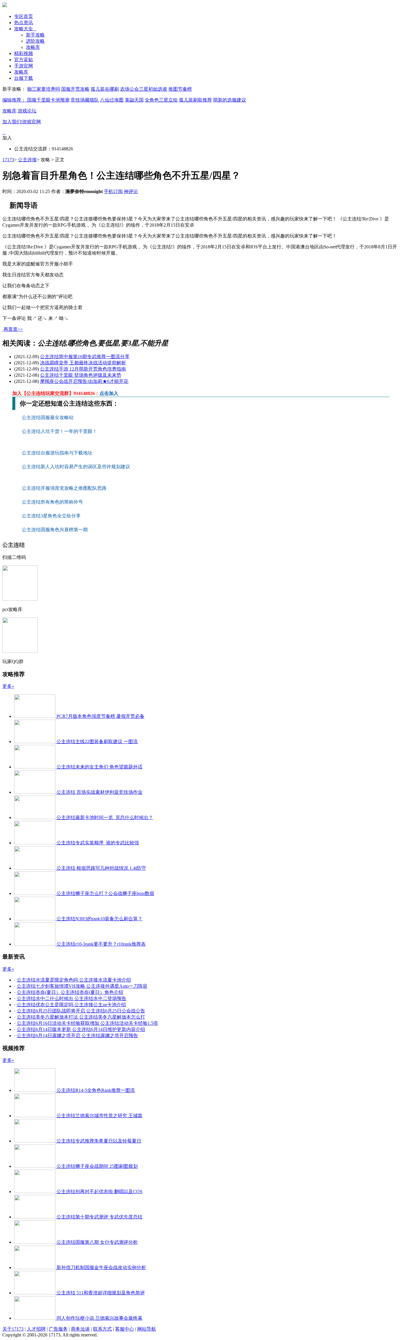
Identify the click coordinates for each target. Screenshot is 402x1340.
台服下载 (23, 78)
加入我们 (11, 121)
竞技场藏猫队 (85, 99)
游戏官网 (31, 121)
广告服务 (58, 1328)
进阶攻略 (35, 41)
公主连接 (27, 159)
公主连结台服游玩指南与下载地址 (58, 452)
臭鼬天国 (134, 99)
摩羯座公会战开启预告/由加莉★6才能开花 (84, 381)
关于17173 (13, 1328)
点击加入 (108, 393)
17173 (8, 159)
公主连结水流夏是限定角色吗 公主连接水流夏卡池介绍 (74, 979)
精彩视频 (23, 53)
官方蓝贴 (23, 59)
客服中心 (124, 1328)
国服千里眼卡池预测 (48, 99)
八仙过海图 (112, 99)
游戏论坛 (27, 110)
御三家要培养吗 (43, 89)
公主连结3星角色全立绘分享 (51, 515)
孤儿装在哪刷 (105, 89)
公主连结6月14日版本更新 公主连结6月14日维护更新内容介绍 (81, 1029)
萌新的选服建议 (229, 99)
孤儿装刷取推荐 (195, 99)
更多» (8, 686)
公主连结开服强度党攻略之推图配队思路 (65, 488)
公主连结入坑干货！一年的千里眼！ (60, 431)
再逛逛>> (13, 329)
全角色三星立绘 (161, 99)
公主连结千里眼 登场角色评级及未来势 (80, 375)
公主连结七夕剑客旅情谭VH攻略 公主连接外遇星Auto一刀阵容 (82, 986)
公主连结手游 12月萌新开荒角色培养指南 (83, 368)
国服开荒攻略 (75, 89)
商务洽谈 (80, 1328)
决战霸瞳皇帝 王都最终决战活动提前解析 (83, 362)
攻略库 (33, 47)
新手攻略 (35, 34)
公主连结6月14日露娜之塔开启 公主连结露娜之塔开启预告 (77, 1035)
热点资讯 (23, 22)
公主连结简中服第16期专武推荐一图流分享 (84, 356)
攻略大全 (25, 28)
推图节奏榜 (180, 89)
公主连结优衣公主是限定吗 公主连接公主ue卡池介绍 (71, 1004)
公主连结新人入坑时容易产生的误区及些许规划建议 (76, 466)
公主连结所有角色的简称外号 (53, 501)
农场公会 (129, 89)
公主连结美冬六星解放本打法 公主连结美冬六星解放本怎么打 (81, 1016)
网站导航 (146, 1328)
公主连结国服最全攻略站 (48, 417)
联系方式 (102, 1328)
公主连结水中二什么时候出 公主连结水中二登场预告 (71, 998)
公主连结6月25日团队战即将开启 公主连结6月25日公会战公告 (81, 1010)
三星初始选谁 (153, 89)
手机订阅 (113, 191)
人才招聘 (36, 1328)
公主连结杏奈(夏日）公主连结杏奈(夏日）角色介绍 (70, 992)
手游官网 (23, 65)
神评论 (131, 191)
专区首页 (23, 16)
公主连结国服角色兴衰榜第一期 (55, 529)
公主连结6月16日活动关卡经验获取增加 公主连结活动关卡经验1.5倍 (87, 1023)
